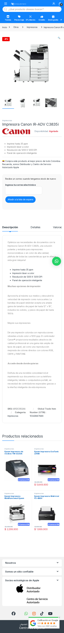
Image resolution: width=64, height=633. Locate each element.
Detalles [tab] (35, 227)
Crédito (42, 20)
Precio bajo (19, 20)
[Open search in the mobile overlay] (32, 9)
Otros (16, 27)
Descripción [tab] (10, 227)
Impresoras (32, 27)
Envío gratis (53, 20)
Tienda (8, 20)
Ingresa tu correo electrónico (20, 185)
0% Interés (30, 20)
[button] (59, 38)
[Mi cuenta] (54, 3)
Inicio (4, 27)
